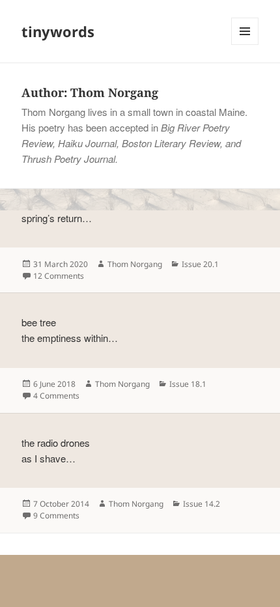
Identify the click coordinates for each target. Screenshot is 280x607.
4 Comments (56, 395)
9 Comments (56, 515)
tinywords (57, 31)
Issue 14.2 (201, 503)
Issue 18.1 (187, 383)
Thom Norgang (134, 264)
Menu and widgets (245, 44)
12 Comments (58, 275)
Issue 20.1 (200, 264)
